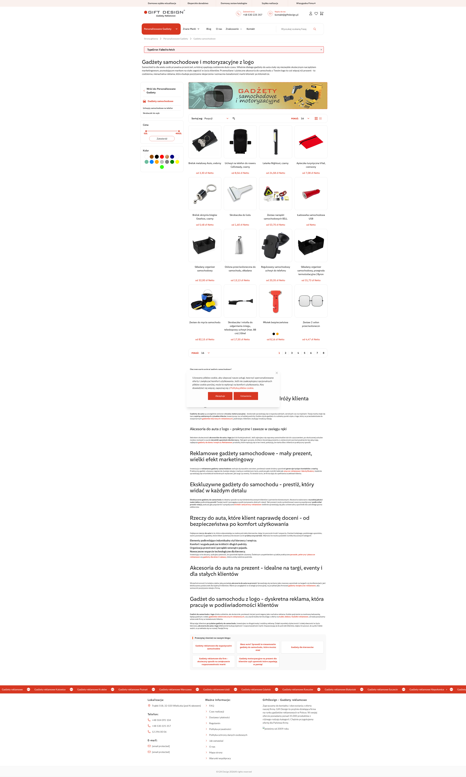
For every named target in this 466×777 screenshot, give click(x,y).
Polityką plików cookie (241, 387)
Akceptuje (220, 396)
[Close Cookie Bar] (277, 373)
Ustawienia (245, 396)
